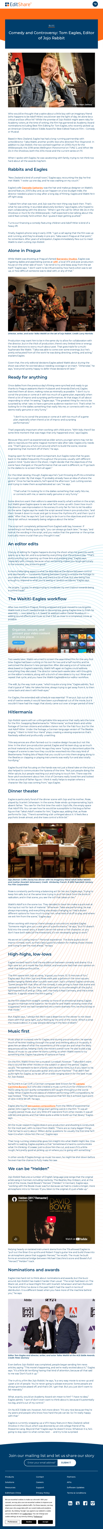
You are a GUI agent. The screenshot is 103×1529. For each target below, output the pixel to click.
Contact (40, 1477)
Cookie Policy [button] (27, 1514)
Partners (71, 1477)
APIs (69, 1482)
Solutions (9, 1482)
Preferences (12, 1522)
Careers (40, 1482)
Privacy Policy (43, 1493)
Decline (29, 1522)
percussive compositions (42, 1106)
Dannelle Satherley (32, 188)
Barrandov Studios (67, 259)
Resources (10, 1487)
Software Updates (75, 1487)
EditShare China (13, 1493)
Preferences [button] (38, 1517)
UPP (55, 262)
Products (9, 1477)
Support (40, 1487)
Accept (45, 1522)
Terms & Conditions (76, 1493)
